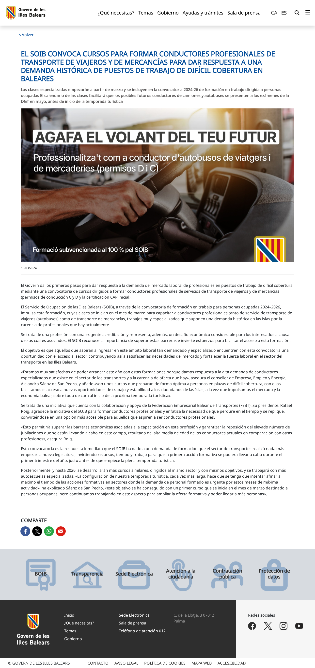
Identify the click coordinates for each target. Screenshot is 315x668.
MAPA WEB (201, 663)
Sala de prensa (132, 623)
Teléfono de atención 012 (142, 631)
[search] (297, 13)
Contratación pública (227, 574)
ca (274, 12)
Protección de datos (274, 574)
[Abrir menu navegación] (308, 13)
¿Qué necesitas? (79, 623)
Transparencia (87, 574)
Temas (70, 631)
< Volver (26, 34)
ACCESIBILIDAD (232, 663)
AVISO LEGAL (126, 663)
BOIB (41, 574)
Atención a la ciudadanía (180, 574)
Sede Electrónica (134, 574)
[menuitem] (116, 12)
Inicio (69, 615)
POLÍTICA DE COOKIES (165, 663)
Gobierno (73, 638)
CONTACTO (98, 663)
